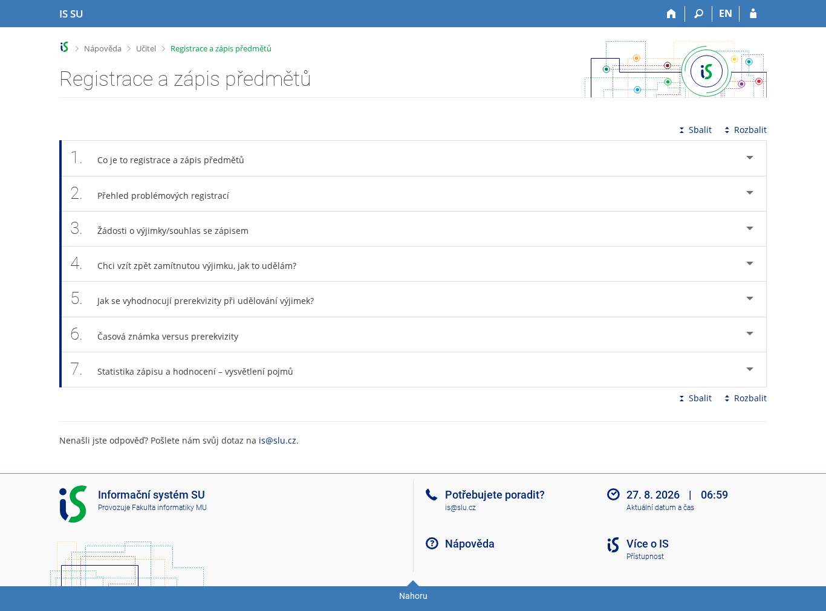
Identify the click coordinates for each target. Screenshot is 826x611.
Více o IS (647, 543)
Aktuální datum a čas (660, 507)
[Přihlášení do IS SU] (753, 14)
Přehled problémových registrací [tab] (149, 193)
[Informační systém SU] (64, 47)
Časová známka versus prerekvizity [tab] (154, 334)
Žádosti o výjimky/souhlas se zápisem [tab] (159, 228)
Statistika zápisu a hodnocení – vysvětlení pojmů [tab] (181, 369)
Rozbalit (750, 129)
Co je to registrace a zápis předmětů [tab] (157, 157)
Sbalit (700, 129)
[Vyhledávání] (698, 14)
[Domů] (671, 14)
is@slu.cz (277, 440)
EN (725, 13)
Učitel (146, 48)
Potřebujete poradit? (495, 494)
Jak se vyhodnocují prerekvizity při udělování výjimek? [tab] (192, 298)
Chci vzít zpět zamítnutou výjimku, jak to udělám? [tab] (183, 263)
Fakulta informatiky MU (169, 507)
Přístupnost (645, 556)
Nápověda (103, 48)
